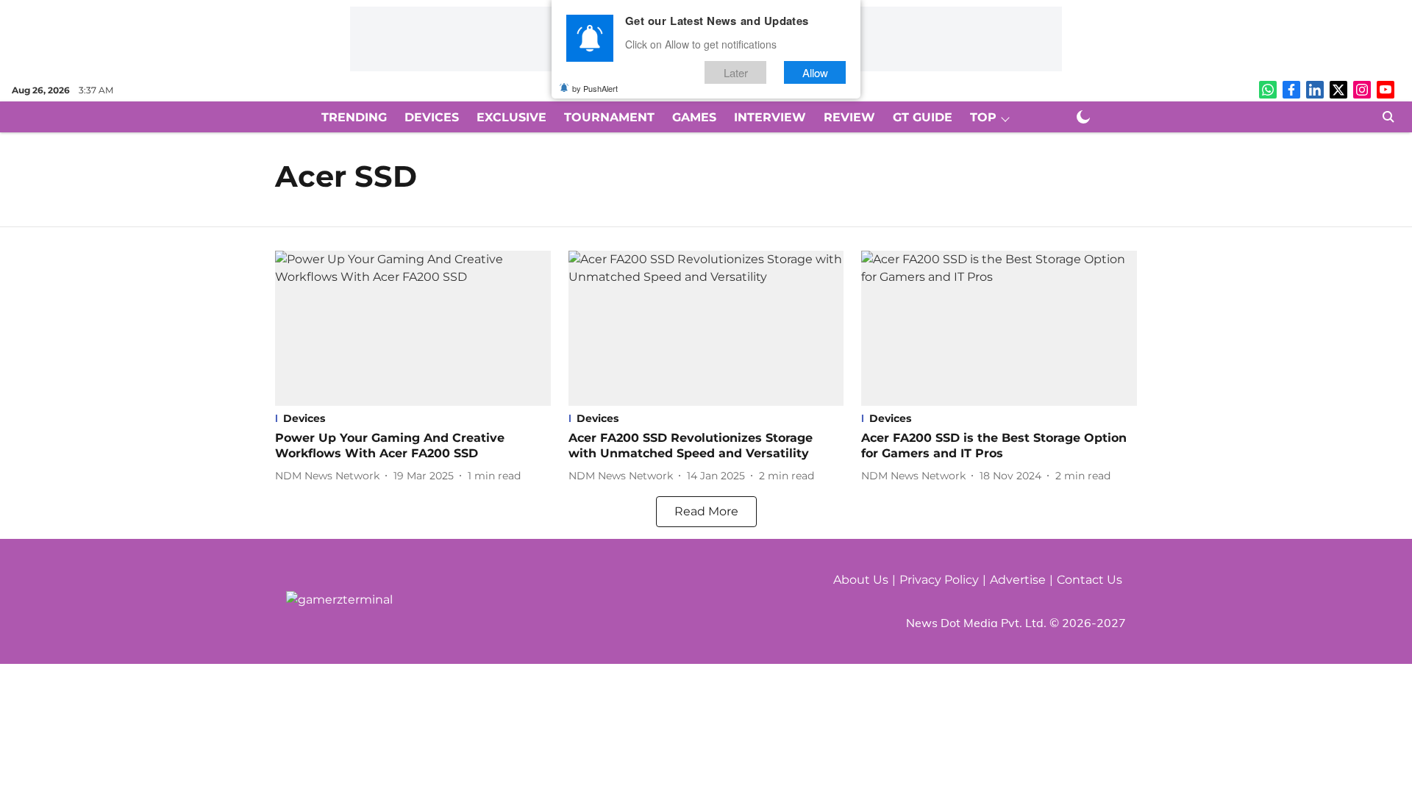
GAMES (694, 117)
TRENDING (354, 117)
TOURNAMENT (609, 117)
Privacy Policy (939, 580)
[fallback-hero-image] (413, 328)
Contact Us (1089, 580)
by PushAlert (595, 88)
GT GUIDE (922, 117)
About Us (860, 580)
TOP (983, 117)
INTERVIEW (770, 117)
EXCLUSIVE (511, 117)
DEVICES (431, 117)
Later (736, 72)
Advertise (1018, 580)
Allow (815, 72)
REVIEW (849, 117)
